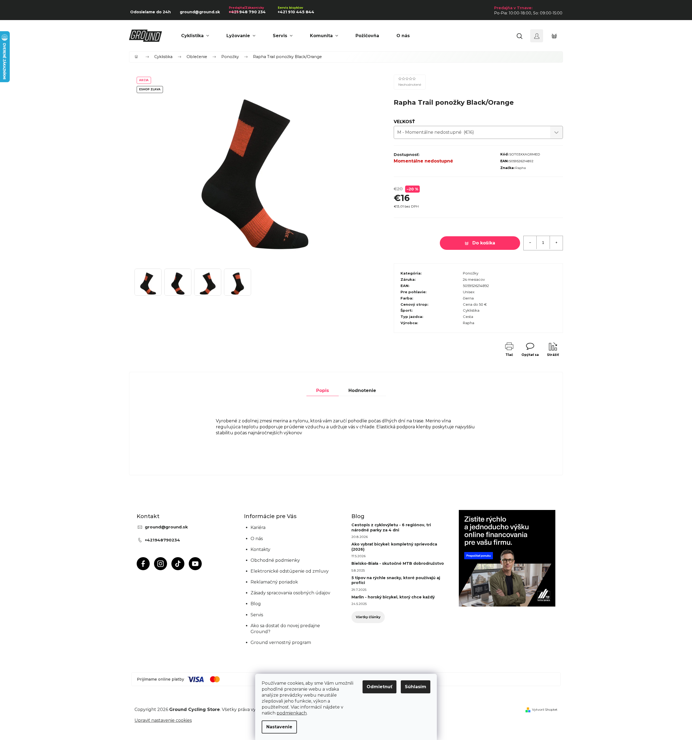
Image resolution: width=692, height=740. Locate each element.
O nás (257, 538)
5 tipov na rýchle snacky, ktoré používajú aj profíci (395, 580)
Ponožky (470, 273)
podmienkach (292, 713)
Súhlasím (415, 686)
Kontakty (260, 549)
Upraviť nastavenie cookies (163, 720)
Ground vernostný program (281, 642)
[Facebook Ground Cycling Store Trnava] (143, 563)
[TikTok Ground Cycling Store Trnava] (177, 563)
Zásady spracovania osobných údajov (290, 592)
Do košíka (483, 242)
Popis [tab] (322, 390)
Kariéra (258, 527)
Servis (257, 614)
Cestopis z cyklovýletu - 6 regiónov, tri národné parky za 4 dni (391, 527)
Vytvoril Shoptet (545, 709)
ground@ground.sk (166, 527)
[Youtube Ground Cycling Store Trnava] (195, 563)
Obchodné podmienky (275, 560)
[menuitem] (195, 36)
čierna (468, 298)
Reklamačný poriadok (274, 582)
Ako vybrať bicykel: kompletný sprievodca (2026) (394, 546)
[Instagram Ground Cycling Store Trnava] (160, 563)
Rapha (520, 168)
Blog (256, 603)
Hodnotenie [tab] (362, 390)
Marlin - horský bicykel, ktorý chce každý (393, 597)
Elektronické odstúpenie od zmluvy (290, 571)
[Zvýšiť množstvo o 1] (556, 242)
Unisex (469, 292)
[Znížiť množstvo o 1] (530, 242)
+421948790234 (162, 540)
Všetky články (368, 617)
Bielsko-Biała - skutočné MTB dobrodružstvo (397, 563)
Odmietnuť (379, 686)
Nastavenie (279, 726)
